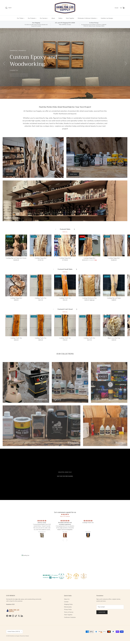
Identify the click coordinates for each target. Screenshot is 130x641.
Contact (66, 602)
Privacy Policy (68, 609)
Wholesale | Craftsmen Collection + (87, 18)
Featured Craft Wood (65, 309)
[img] (65, 514)
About (53, 18)
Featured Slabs (65, 229)
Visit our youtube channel (65, 476)
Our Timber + (20, 18)
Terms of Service (68, 612)
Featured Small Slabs (65, 269)
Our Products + (32, 18)
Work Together (70, 18)
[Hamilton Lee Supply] (65, 8)
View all (65, 231)
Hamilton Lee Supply (14, 636)
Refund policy (68, 607)
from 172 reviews (65, 516)
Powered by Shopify (24, 636)
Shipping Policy (68, 604)
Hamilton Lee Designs (107, 18)
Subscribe (102, 612)
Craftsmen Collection (70, 617)
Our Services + (44, 18)
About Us (66, 599)
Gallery (60, 18)
